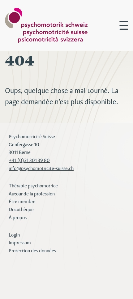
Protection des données (32, 250)
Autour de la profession (32, 193)
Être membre (22, 201)
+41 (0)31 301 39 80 (29, 160)
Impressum (20, 242)
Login (14, 235)
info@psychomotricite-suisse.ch (41, 168)
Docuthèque (21, 209)
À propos (18, 217)
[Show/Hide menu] (123, 25)
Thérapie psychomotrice (33, 185)
